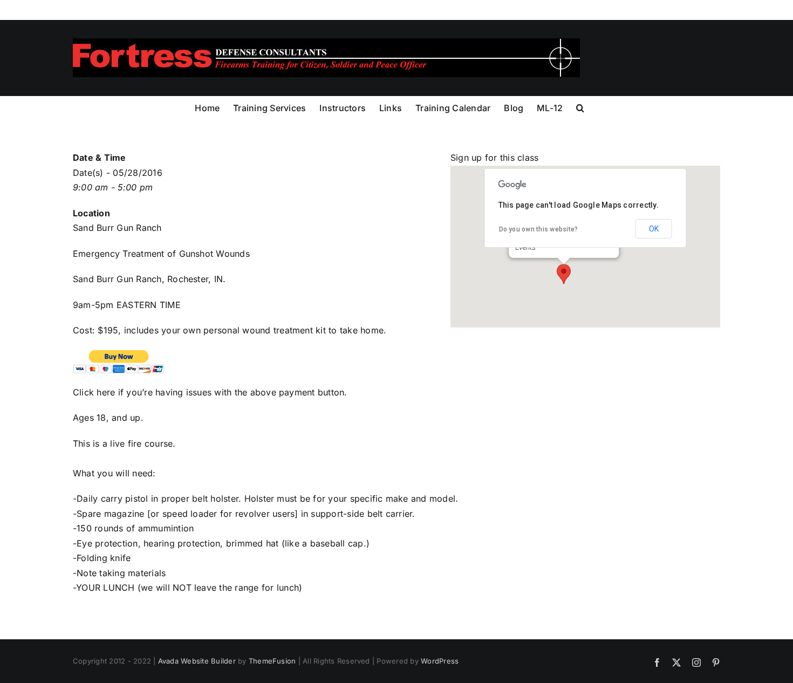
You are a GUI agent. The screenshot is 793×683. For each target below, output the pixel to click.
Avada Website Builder (197, 661)
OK (654, 228)
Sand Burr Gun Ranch (117, 227)
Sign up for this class (494, 157)
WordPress (440, 661)
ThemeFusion (272, 661)
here (107, 392)
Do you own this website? (538, 229)
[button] (580, 107)
